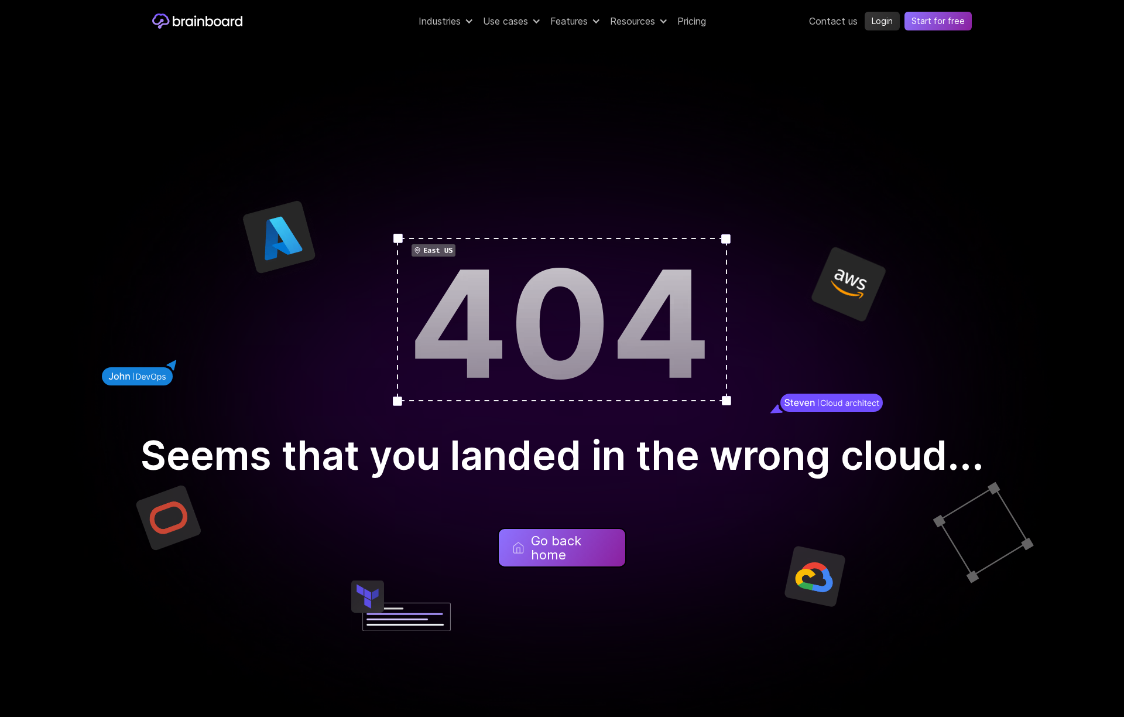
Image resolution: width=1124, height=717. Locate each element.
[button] (446, 21)
